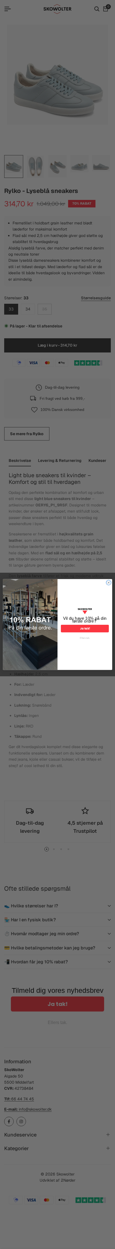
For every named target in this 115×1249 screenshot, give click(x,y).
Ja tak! (85, 629)
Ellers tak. (85, 638)
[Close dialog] (108, 582)
